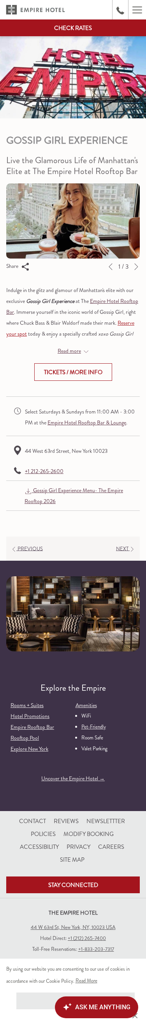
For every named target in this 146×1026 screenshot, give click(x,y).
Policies (43, 834)
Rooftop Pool (25, 738)
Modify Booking (89, 834)
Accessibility (39, 847)
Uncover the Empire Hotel (70, 778)
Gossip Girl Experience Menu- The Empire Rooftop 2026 (74, 495)
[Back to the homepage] (35, 10)
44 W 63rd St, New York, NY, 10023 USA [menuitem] (73, 927)
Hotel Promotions (30, 716)
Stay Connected (73, 885)
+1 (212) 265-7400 (87, 938)
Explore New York (29, 749)
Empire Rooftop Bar (32, 727)
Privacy (78, 847)
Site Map (72, 859)
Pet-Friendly (93, 726)
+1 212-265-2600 (44, 471)
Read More (87, 982)
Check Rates (73, 28)
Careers (111, 847)
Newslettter (105, 821)
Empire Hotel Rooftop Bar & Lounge (86, 422)
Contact (32, 821)
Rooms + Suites (27, 705)
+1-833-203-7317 (96, 949)
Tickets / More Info (73, 372)
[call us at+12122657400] (120, 9)
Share (12, 266)
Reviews (66, 821)
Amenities (86, 705)
